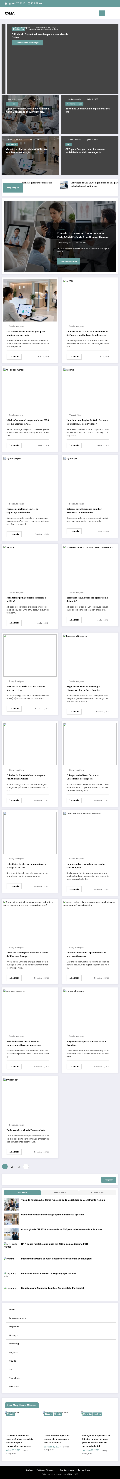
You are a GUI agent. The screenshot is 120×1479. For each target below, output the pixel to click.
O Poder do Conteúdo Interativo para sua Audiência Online (26, 777)
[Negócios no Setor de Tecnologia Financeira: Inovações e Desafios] (75, 636)
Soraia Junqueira (15, 99)
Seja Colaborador (67, 1470)
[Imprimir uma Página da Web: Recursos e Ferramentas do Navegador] (68, 369)
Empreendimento (17, 1318)
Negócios (13, 1352)
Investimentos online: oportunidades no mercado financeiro (87, 954)
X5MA (10, 13)
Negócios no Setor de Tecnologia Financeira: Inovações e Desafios (83, 688)
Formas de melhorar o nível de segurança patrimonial (22, 511)
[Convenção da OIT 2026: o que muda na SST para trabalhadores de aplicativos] (68, 280)
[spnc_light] (117, 14)
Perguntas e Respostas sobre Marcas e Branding (86, 1043)
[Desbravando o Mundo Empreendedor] (10, 1079)
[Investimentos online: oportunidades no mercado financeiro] (90, 903)
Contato (29, 1470)
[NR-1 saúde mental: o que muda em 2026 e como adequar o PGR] (13, 369)
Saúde (12, 1361)
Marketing (71, 104)
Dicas (12, 1309)
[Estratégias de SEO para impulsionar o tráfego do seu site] (30, 832)
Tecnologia (12, 104)
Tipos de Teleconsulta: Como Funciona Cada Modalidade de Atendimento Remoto (27, 110)
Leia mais (14, 356)
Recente (22, 1192)
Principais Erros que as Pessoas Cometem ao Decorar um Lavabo (24, 1043)
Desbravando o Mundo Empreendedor (26, 1130)
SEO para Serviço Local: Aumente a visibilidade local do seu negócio (85, 151)
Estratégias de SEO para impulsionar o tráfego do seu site (27, 866)
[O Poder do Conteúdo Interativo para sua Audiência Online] (30, 744)
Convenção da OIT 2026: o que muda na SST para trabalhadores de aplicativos (78, 184)
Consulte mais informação (89, 45)
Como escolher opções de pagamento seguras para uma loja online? (57, 1439)
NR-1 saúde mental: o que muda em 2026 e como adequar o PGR (28, 422)
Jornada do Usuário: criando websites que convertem (26, 688)
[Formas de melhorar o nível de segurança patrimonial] (12, 458)
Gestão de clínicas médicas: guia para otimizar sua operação (27, 151)
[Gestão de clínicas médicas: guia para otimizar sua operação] (30, 300)
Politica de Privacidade (46, 1470)
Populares (60, 1192)
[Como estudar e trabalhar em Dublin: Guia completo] (82, 813)
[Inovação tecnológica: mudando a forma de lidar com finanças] (30, 903)
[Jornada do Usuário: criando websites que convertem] (30, 655)
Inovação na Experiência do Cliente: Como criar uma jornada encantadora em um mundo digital (96, 1440)
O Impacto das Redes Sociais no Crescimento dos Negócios (83, 777)
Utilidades (14, 1386)
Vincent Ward (75, 415)
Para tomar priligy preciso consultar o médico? (26, 599)
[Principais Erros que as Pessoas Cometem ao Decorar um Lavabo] (14, 990)
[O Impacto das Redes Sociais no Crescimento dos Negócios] (90, 744)
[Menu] (102, 13)
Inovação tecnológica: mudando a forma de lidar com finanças (27, 954)
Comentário (97, 1192)
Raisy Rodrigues (83, 27)
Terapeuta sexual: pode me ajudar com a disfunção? (87, 599)
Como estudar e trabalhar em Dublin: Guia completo (86, 866)
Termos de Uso (84, 1470)
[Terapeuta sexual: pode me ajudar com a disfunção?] (88, 547)
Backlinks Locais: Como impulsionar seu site (87, 110)
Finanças (13, 1335)
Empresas (12, 144)
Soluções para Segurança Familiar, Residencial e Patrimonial (84, 511)
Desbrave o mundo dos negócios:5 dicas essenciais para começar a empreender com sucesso (19, 1440)
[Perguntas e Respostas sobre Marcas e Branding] (73, 990)
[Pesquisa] (112, 14)
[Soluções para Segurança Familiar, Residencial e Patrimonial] (70, 458)
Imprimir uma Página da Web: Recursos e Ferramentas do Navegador (87, 422)
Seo (80, 104)
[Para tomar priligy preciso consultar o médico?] (8, 547)
